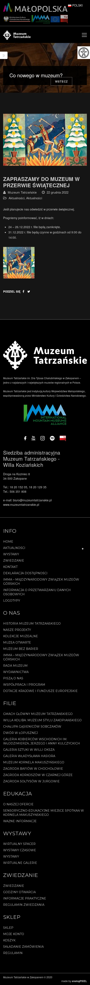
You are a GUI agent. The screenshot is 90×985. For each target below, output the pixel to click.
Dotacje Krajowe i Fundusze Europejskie (40, 691)
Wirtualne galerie (20, 863)
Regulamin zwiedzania (23, 905)
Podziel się (12, 291)
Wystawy (11, 554)
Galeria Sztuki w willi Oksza (29, 750)
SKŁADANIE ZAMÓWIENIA (23, 947)
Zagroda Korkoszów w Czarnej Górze (38, 775)
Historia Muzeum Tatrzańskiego (32, 623)
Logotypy (11, 600)
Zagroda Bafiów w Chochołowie (33, 769)
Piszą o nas (13, 678)
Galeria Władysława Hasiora (29, 756)
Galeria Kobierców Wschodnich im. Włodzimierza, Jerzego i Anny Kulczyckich (41, 741)
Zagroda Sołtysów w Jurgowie (31, 781)
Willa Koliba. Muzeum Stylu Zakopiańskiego (42, 720)
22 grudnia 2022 (57, 192)
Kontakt (10, 567)
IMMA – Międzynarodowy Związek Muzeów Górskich (41, 582)
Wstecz (61, 81)
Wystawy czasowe (19, 850)
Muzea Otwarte (17, 642)
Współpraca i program (24, 685)
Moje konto (13, 934)
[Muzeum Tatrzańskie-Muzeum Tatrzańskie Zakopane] (17, 34)
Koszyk (9, 940)
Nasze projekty (17, 630)
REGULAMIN (13, 953)
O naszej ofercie (18, 804)
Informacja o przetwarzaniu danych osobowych (37, 592)
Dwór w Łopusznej (20, 733)
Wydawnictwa (16, 672)
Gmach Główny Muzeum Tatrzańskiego (38, 714)
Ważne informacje (20, 821)
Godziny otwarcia (19, 892)
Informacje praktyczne (24, 898)
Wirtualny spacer (19, 844)
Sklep (8, 928)
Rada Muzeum (15, 666)
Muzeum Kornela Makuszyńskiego (33, 762)
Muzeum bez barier (20, 649)
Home (8, 541)
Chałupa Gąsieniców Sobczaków (32, 726)
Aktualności (16, 198)
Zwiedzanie (13, 560)
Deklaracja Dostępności (25, 573)
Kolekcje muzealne (20, 636)
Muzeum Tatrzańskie (22, 192)
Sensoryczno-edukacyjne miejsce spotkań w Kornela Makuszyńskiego (43, 813)
